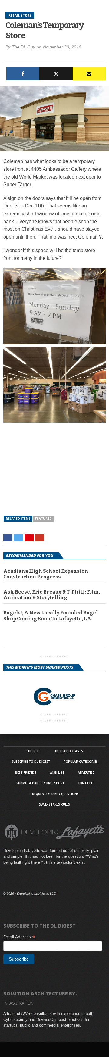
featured (43, 518)
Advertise (86, 772)
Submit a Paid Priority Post (40, 782)
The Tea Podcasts (68, 751)
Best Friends (25, 772)
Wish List (57, 772)
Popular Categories (81, 761)
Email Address (19, 936)
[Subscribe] (89, 73)
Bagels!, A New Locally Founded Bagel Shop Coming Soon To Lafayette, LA (50, 615)
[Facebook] (22, 73)
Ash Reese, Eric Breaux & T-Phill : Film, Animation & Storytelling (51, 594)
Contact (85, 782)
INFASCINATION (18, 1003)
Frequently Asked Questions (55, 793)
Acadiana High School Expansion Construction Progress (45, 574)
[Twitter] (55, 73)
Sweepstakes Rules (54, 804)
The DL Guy (23, 47)
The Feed (33, 751)
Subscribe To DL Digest (31, 761)
